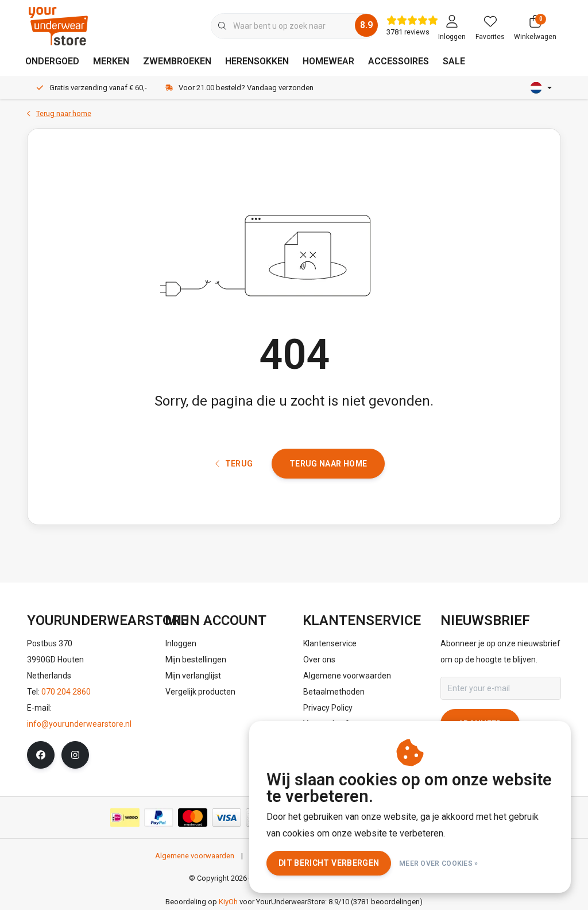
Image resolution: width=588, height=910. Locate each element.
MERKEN (111, 61)
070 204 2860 (66, 691)
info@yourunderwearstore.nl (79, 723)
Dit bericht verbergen (328, 862)
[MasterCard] (192, 817)
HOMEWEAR (328, 61)
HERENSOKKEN (257, 61)
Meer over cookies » (438, 863)
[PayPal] (158, 817)
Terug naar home (328, 463)
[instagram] (75, 755)
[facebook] (41, 755)
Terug (239, 463)
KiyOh (228, 901)
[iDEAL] (125, 817)
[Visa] (226, 817)
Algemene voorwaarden (194, 855)
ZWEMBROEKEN (177, 61)
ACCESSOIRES (398, 61)
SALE (454, 61)
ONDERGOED (52, 61)
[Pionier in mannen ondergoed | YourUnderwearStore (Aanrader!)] (58, 25)
